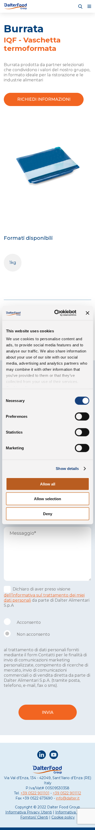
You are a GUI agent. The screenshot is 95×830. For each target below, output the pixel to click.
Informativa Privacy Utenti (28, 812)
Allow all (47, 484)
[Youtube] (53, 755)
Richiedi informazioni (43, 99)
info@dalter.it (68, 798)
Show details (67, 468)
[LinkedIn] (41, 755)
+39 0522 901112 (67, 793)
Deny (47, 513)
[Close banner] (87, 313)
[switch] (82, 416)
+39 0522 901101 (35, 793)
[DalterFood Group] (16, 6)
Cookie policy (63, 817)
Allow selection (47, 499)
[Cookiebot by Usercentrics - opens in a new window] (56, 313)
